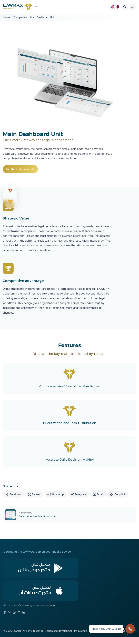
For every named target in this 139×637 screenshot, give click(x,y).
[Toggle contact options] (130, 629)
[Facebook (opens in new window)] (4, 612)
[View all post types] (36, 7)
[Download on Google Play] (69, 568)
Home (6, 17)
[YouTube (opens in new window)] (19, 612)
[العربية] (117, 6)
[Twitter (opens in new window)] (9, 612)
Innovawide (80, 631)
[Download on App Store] (69, 590)
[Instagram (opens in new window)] (14, 612)
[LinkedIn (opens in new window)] (23, 612)
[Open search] (124, 6)
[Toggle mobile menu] (132, 6)
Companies (20, 17)
